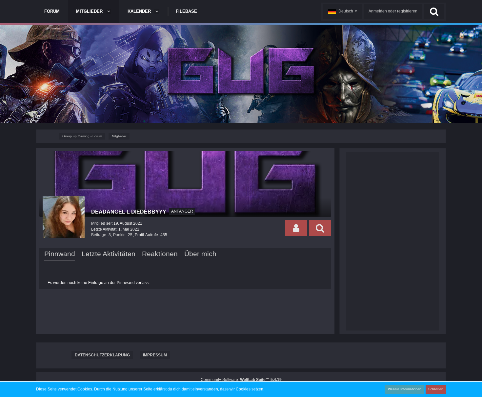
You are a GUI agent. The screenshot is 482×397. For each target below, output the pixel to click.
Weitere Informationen (404, 389)
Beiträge (98, 235)
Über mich (200, 253)
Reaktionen (160, 253)
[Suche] (434, 11)
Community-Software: (241, 379)
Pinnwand (59, 253)
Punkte (119, 235)
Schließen (435, 389)
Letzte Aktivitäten (108, 253)
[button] (342, 11)
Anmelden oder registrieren (393, 11)
